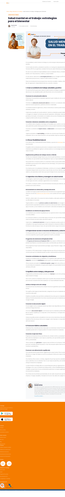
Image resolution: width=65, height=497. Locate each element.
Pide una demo (3, 429)
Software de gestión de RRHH (5, 447)
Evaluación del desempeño (5, 456)
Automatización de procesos (5, 454)
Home (7, 11)
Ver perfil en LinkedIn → (39, 396)
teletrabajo (60, 142)
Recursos (2, 439)
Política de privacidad (9, 490)
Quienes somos (3, 437)
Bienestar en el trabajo (17, 11)
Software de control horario (5, 449)
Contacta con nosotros (46, 1)
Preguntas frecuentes (4, 474)
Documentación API (3, 476)
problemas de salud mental (42, 193)
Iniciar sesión (56, 1)
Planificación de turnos (4, 451)
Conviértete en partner (4, 432)
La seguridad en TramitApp (5, 478)
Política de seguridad (28, 490)
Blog (11, 11)
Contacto (1, 427)
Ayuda (1, 471)
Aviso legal (2, 490)
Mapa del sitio (2, 443)
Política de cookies (19, 490)
